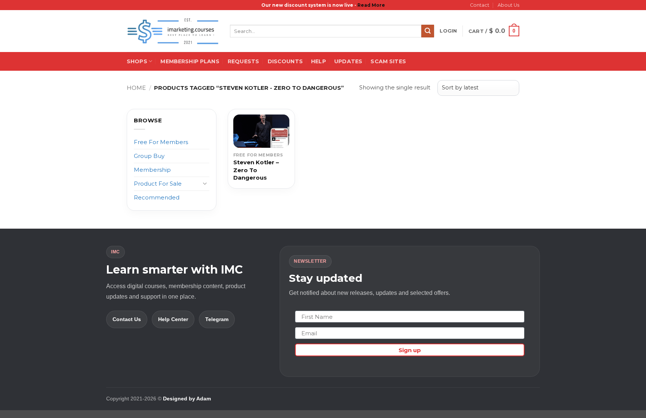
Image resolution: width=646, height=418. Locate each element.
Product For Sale (158, 183)
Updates (348, 61)
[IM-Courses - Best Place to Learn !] (173, 31)
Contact (479, 5)
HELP (318, 61)
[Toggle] (204, 183)
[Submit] (427, 31)
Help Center (173, 319)
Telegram (216, 319)
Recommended (156, 197)
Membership (152, 169)
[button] (448, 31)
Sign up (410, 350)
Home (136, 87)
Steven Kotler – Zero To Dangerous (256, 170)
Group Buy (149, 155)
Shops (137, 61)
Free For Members (161, 142)
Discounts (285, 61)
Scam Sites (388, 61)
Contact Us (127, 319)
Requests (243, 61)
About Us (508, 5)
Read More (371, 5)
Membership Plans (189, 61)
